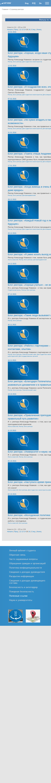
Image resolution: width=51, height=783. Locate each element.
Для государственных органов (28, 356)
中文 (34, 3)
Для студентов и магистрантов (32, 61)
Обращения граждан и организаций (27, 563)
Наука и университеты (20, 600)
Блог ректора (17, 61)
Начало (10, 29)
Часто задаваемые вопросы (23, 559)
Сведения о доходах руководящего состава (27, 581)
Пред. (16, 29)
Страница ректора (17, 9)
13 (23, 29)
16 (29, 29)
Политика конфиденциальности (25, 567)
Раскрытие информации (21, 576)
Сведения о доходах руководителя (27, 572)
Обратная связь (17, 554)
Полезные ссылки (18, 596)
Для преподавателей (29, 195)
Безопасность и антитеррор (23, 587)
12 (20, 29)
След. (33, 29)
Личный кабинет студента (22, 550)
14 (25, 29)
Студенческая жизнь (14, 290)
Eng (27, 3)
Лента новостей (13, 259)
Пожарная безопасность (21, 591)
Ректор (10, 61)
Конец (39, 29)
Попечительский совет (29, 354)
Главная (5, 9)
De (40, 3)
